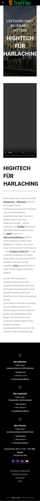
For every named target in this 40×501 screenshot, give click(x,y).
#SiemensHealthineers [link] (13, 237)
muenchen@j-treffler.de (21, 379)
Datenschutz (25, 471)
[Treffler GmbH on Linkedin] (22, 461)
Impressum (14, 471)
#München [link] (21, 202)
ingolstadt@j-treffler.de (21, 411)
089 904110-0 (21, 372)
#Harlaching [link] (8, 202)
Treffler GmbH (16, 498)
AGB (20, 481)
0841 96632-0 (21, 404)
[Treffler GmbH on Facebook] (13, 461)
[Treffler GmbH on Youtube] (27, 461)
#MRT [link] (9, 234)
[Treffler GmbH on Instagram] (18, 461)
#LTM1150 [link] (23, 251)
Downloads (20, 478)
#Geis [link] (16, 265)
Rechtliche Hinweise (20, 474)
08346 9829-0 (21, 436)
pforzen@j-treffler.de (21, 443)
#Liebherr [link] (14, 251)
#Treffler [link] (21, 226)
